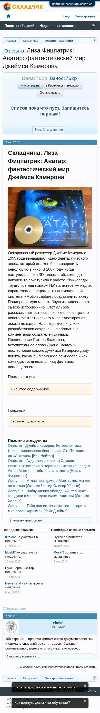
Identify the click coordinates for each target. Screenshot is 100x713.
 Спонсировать (50, 92)
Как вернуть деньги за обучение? (42, 702)
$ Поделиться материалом (63, 85)
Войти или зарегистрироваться (72, 3)
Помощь (89, 691)
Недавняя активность (57, 26)
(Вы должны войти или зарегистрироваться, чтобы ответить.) (57, 666)
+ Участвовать (30, 85)
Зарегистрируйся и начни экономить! (45, 687)
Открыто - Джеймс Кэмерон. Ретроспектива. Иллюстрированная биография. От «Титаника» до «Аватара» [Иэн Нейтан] (48, 450)
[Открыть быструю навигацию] (94, 40)
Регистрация (85, 16)
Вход (66, 16)
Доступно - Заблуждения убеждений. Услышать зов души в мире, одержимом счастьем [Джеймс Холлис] (48, 496)
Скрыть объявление (85, 686)
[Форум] (8, 16)
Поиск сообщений (19, 26)
